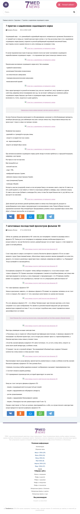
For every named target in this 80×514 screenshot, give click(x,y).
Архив (40, 469)
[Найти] (74, 12)
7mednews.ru (9, 508)
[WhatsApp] (40, 215)
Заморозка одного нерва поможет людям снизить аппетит (40, 110)
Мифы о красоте (40, 477)
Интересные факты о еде (40, 494)
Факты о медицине (40, 474)
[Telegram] (50, 215)
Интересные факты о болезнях (40, 488)
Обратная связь (40, 449)
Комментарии (40, 446)
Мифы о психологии (40, 485)
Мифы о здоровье (40, 480)
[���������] (10, 215)
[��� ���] (30, 215)
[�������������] (20, 215)
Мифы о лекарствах (40, 482)
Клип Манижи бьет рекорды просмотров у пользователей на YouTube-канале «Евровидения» (40, 318)
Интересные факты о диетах (40, 491)
